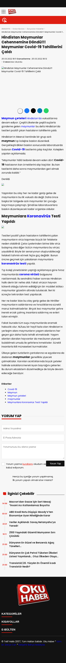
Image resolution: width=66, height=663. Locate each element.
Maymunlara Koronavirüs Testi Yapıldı (28, 402)
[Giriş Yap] (62, 11)
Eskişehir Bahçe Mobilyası (32, 644)
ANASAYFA (6, 29)
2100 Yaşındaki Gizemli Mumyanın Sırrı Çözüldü (32, 534)
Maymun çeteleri (17, 395)
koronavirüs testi (14, 263)
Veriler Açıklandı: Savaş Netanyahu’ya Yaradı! (32, 524)
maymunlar (28, 126)
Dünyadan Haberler (35, 29)
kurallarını (28, 464)
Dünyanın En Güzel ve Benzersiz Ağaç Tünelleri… (31, 544)
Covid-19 (18, 149)
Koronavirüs (38, 216)
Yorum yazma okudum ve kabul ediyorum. (26, 465)
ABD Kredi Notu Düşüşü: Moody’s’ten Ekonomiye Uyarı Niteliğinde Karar (31, 513)
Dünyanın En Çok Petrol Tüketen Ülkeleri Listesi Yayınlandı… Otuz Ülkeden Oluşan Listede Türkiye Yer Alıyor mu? (33, 554)
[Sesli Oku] (20, 111)
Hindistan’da (34, 118)
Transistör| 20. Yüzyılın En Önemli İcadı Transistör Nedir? (32, 564)
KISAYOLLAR (10, 621)
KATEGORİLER (11, 613)
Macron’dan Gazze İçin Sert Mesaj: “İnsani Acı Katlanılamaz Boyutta (30, 503)
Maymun (8, 118)
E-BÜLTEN (8, 629)
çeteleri (20, 118)
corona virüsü (29, 274)
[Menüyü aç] (4, 11)
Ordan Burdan (18, 29)
